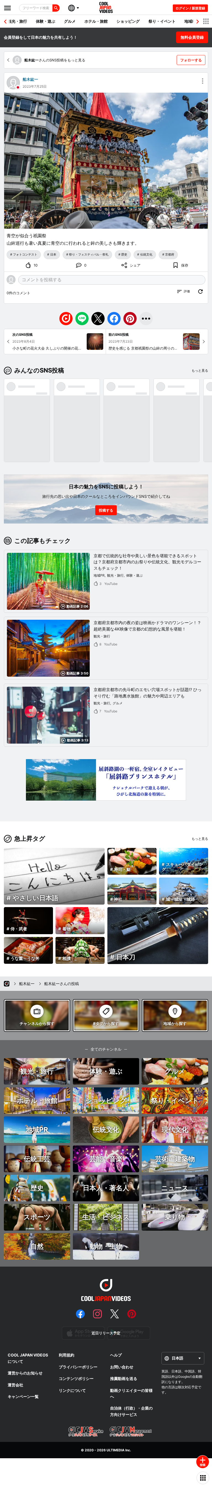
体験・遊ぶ (45, 21)
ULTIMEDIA (115, 1450)
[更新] (200, 291)
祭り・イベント (162, 21)
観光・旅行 (17, 21)
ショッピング (128, 21)
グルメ (70, 21)
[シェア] (146, 318)
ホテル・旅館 (96, 21)
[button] (197, 21)
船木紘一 (30, 79)
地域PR (190, 21)
